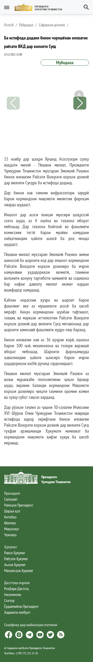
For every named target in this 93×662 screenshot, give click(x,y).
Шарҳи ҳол (12, 511)
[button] (40, 7)
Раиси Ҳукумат (14, 552)
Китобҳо (10, 516)
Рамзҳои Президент (18, 505)
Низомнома (12, 594)
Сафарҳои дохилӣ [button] (52, 24)
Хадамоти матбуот (17, 612)
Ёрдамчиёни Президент (21, 606)
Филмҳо (10, 522)
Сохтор (9, 600)
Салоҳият (11, 499)
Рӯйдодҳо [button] (26, 24)
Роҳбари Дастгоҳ (16, 588)
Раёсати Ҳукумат (16, 558)
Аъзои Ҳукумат (15, 564)
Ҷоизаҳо (10, 534)
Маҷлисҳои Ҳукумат (18, 570)
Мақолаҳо (11, 528)
